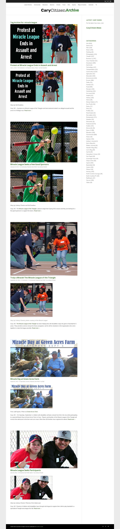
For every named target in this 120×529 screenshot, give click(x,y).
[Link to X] (105, 1)
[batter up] (43, 142)
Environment (90, 78)
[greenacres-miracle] (43, 358)
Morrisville (89, 128)
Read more (27, 110)
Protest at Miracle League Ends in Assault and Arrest (33, 65)
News (33, 67)
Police (36, 67)
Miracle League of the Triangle (27, 208)
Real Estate (89, 113)
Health (88, 95)
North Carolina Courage (93, 173)
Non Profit (34, 167)
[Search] (96, 5)
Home (88, 100)
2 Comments (24, 280)
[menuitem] (28, 5)
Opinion (88, 139)
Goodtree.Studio (39, 526)
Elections (89, 132)
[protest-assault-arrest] (43, 43)
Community (23, 167)
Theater (88, 56)
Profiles (88, 110)
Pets (87, 108)
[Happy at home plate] (43, 249)
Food (87, 87)
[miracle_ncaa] (43, 449)
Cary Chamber (90, 60)
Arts (87, 43)
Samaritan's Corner (91, 154)
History (88, 97)
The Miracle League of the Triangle (26, 323)
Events (27, 381)
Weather (88, 119)
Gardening (89, 91)
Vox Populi (89, 156)
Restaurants (89, 117)
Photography (90, 54)
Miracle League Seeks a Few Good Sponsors (29, 164)
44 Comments (21, 67)
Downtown (89, 63)
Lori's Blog (89, 150)
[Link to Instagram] (110, 1)
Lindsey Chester (43, 167)
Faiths (88, 82)
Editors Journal (90, 145)
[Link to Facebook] (108, 1)
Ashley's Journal (91, 141)
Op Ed (88, 152)
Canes (88, 167)
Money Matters (90, 102)
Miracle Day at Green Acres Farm (24, 379)
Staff (43, 381)
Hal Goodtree (44, 67)
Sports (31, 472)
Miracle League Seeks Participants (25, 470)
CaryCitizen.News (93, 28)
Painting (88, 52)
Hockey (88, 171)
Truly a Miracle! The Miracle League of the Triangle (33, 277)
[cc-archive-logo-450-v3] (60, 11)
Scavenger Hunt (91, 158)
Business (89, 58)
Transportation (90, 69)
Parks (88, 106)
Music (88, 50)
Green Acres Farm (32, 411)
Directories (89, 121)
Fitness (88, 169)
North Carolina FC (91, 176)
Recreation (89, 115)
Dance (88, 45)
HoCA (88, 65)
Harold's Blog (90, 147)
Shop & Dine (89, 160)
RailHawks (89, 178)
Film (87, 47)
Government (89, 134)
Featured (29, 67)
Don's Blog (89, 143)
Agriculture (23, 381)
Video (88, 182)
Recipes (88, 89)
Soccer (88, 180)
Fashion (88, 84)
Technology (89, 67)
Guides (88, 126)
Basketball (89, 165)
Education (89, 76)
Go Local (88, 93)
